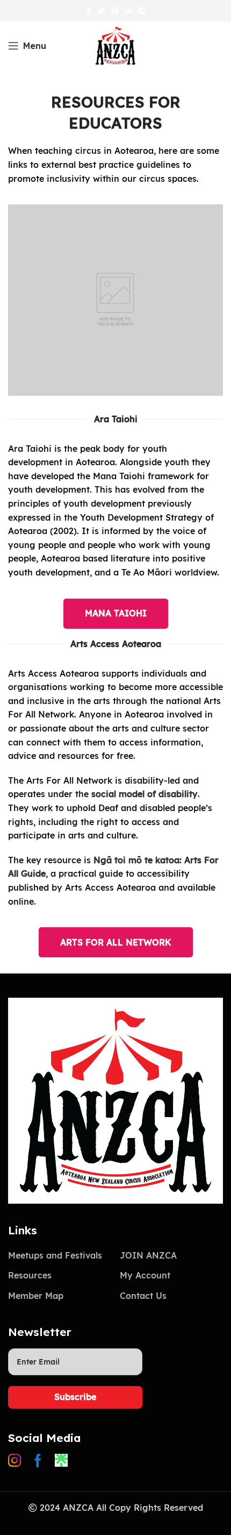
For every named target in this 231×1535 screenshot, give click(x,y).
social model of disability (144, 793)
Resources (30, 1275)
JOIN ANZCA (148, 1255)
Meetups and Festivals (55, 1255)
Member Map (35, 1295)
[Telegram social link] (142, 11)
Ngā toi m (114, 860)
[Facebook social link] (88, 11)
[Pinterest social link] (115, 11)
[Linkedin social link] (128, 11)
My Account (145, 1275)
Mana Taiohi (116, 613)
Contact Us (143, 1295)
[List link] (17, 1460)
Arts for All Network (115, 942)
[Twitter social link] (101, 11)
